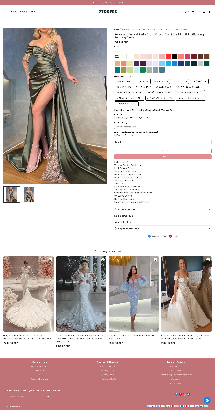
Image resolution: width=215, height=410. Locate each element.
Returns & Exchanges (39, 379)
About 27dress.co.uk (39, 366)
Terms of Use (175, 383)
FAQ (39, 375)
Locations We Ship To (107, 379)
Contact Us (39, 370)
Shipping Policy (107, 375)
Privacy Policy (175, 366)
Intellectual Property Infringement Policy (175, 375)
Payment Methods (107, 366)
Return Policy (175, 370)
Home (116, 29)
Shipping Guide (107, 370)
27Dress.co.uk (16, 407)
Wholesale (175, 379)
